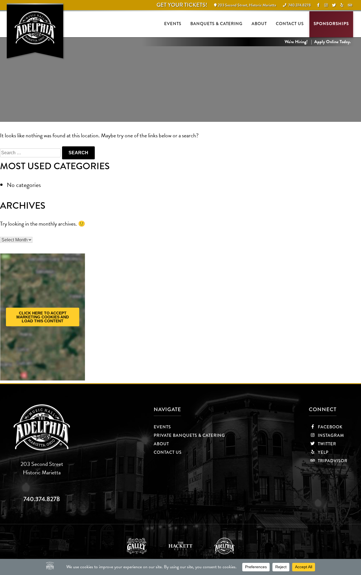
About (259, 24)
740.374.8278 (41, 499)
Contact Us (290, 24)
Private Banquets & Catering (189, 435)
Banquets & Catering (216, 24)
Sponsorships (331, 24)
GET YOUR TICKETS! (182, 5)
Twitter (326, 444)
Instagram (330, 435)
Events (172, 24)
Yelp (323, 452)
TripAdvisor (332, 461)
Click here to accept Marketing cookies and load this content (42, 317)
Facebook (330, 427)
